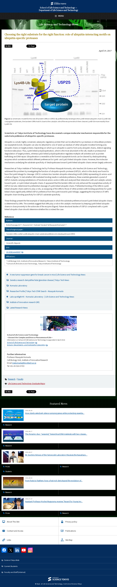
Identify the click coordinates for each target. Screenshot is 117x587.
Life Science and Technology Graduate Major (26, 383)
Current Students (11, 566)
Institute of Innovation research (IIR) (24, 302)
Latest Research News (19, 307)
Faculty (20, 379)
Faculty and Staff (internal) (14, 572)
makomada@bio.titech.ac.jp (24, 363)
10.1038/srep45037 (13, 252)
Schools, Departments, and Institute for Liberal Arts (26, 345)
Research (11, 379)
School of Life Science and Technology (20, 342)
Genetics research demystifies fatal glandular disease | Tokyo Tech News (39, 280)
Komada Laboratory (18, 285)
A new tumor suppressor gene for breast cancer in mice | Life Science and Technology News (47, 274)
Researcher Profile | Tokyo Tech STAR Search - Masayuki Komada (36, 291)
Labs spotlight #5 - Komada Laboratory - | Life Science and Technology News (42, 296)
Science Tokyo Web (11, 560)
